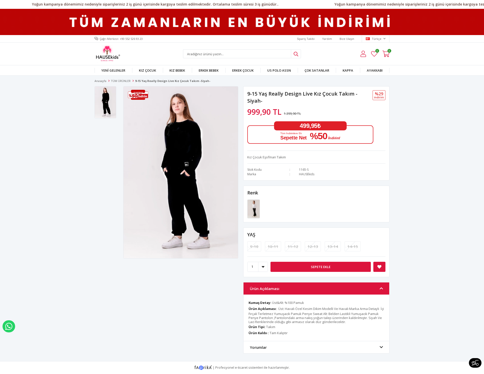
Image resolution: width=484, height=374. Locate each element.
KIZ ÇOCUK (147, 70)
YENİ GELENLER (113, 70)
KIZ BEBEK (177, 70)
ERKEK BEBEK (209, 70)
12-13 (313, 246)
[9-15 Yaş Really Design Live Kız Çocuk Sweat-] (254, 208)
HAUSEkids (306, 174)
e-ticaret (241, 367)
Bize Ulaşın (347, 39)
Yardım (327, 39)
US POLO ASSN (279, 70)
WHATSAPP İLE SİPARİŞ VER (9, 326)
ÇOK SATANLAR (317, 70)
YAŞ (251, 235)
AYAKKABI (375, 70)
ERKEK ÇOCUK (243, 70)
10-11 (273, 246)
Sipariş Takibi (306, 39)
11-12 (293, 246)
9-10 (254, 246)
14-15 (352, 246)
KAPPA (348, 70)
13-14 (332, 246)
